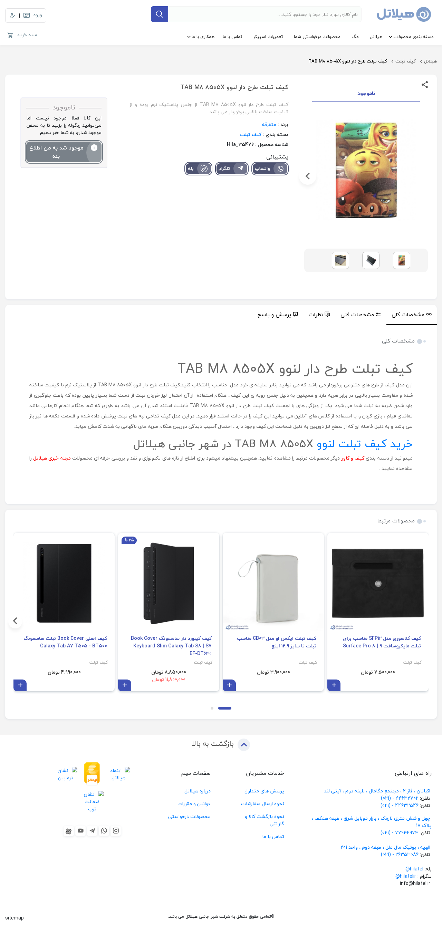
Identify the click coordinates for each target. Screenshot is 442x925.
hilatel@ (414, 869)
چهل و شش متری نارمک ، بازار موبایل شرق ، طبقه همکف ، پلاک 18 (372, 822)
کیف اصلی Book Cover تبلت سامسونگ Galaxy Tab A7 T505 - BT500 (65, 642)
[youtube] (80, 831)
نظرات (316, 314)
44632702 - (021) (400, 798)
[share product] (425, 84)
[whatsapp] (104, 831)
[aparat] (69, 831)
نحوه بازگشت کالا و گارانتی (264, 820)
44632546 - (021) (400, 805)
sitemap (14, 918)
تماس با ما (232, 36)
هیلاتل (376, 36)
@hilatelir (405, 876)
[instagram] (115, 831)
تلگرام (224, 168)
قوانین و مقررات (194, 803)
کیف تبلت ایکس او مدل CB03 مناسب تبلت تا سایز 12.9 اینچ (276, 642)
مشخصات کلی (408, 314)
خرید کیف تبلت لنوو (365, 443)
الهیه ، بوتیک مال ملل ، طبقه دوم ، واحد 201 (385, 847)
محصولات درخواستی (189, 816)
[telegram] (92, 831)
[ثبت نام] (12, 15)
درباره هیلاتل (197, 791)
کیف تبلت (405, 61)
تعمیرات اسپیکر (268, 36)
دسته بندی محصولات (413, 36)
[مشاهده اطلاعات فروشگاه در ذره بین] (65, 774)
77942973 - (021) (400, 832)
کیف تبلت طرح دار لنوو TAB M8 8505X (347, 61)
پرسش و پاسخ (274, 314)
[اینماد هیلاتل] (118, 774)
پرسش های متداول (264, 791)
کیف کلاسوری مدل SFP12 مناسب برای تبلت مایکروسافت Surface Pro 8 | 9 (382, 642)
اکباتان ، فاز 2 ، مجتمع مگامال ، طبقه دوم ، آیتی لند (377, 791)
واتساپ (262, 168)
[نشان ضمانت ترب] (92, 801)
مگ (355, 36)
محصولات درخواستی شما (317, 36)
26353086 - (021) (400, 854)
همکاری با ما (203, 36)
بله (191, 168)
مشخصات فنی (357, 314)
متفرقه (269, 124)
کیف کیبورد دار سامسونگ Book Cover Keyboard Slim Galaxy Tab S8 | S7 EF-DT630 (171, 646)
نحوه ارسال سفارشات (262, 803)
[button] (424, 176)
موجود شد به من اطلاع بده (56, 152)
